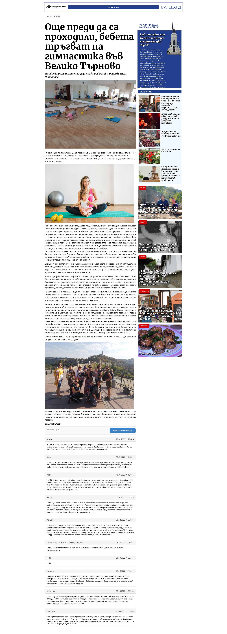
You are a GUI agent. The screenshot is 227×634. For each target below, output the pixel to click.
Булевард (57, 16)
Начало (49, 16)
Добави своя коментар (122, 430)
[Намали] (131, 153)
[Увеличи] (134, 153)
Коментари (53, 429)
